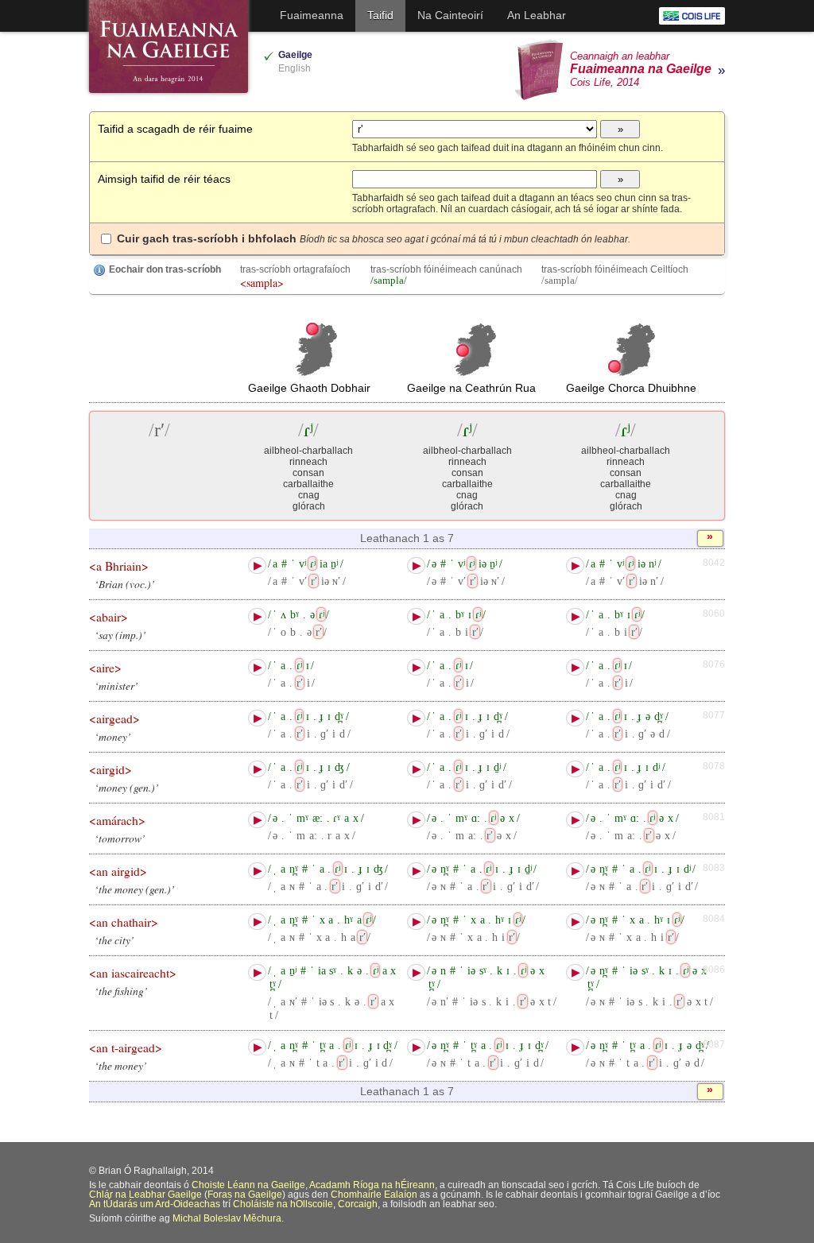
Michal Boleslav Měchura (226, 1218)
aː (313, 835)
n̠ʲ (334, 563)
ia (324, 563)
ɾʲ (313, 563)
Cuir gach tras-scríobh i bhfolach (373, 239)
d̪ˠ (339, 716)
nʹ (654, 581)
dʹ (343, 784)
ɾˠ (336, 817)
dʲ (656, 767)
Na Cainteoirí (450, 15)
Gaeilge (295, 54)
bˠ (294, 614)
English (294, 68)
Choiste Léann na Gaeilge (248, 1185)
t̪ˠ (272, 984)
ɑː (475, 817)
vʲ (302, 563)
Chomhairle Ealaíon (374, 1194)
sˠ (332, 970)
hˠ (348, 919)
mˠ (302, 817)
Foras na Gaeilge (244, 1194)
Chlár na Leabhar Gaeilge (145, 1194)
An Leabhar (536, 15)
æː (317, 817)
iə (325, 581)
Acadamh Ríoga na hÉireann (372, 1185)
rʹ (314, 581)
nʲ (652, 563)
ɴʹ (336, 581)
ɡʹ (324, 733)
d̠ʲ (497, 767)
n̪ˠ (293, 868)
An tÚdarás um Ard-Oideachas (154, 1204)
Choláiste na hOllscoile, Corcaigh (305, 1204)
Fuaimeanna (311, 15)
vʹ (303, 581)
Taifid (380, 15)
